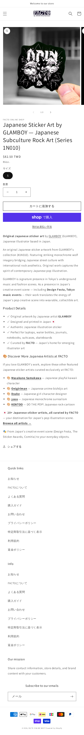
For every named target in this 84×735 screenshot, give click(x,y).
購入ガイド (15, 505)
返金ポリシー (16, 549)
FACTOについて (17, 487)
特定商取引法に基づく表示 (25, 532)
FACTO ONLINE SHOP (37, 728)
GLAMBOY (55, 236)
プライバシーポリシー (22, 523)
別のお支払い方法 (42, 226)
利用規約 (13, 541)
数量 (5, 184)
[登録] (71, 696)
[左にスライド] (33, 112)
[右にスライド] (50, 112)
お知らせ (13, 478)
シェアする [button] (14, 446)
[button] (5, 13)
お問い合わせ (16, 514)
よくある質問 (16, 496)
